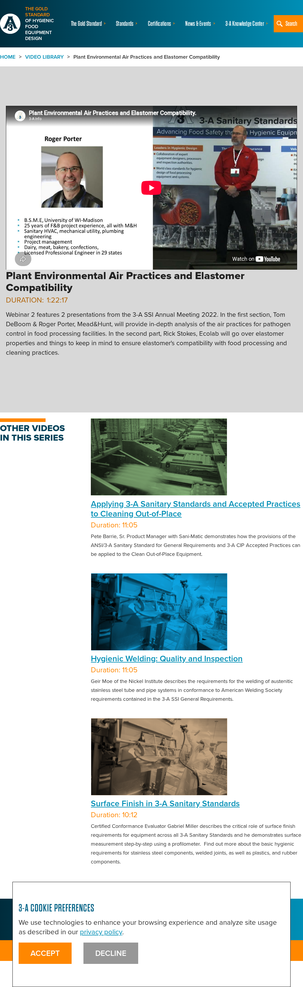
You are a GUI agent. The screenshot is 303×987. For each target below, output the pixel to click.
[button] (89, 23)
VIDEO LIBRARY (44, 56)
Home (7, 56)
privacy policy (101, 932)
